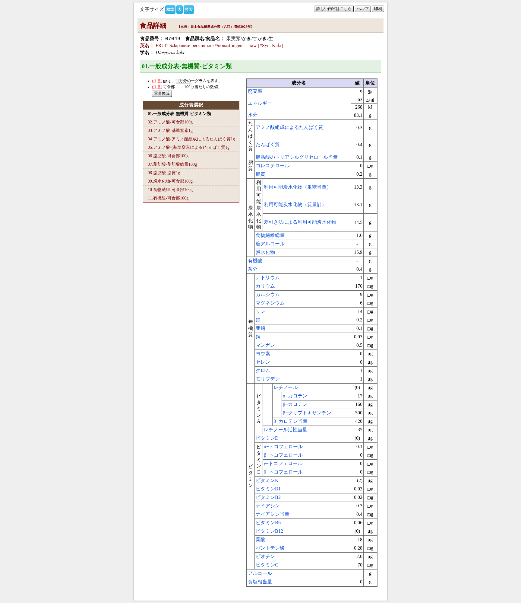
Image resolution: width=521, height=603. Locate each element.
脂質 (260, 174)
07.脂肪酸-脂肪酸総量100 (172, 164)
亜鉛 (260, 328)
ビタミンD (267, 438)
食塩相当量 (260, 581)
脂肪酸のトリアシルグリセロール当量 (297, 157)
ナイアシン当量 (272, 514)
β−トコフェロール (283, 455)
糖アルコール (270, 243)
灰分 (252, 269)
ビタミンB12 (269, 531)
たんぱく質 (268, 144)
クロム (263, 370)
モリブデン (268, 378)
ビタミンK (267, 480)
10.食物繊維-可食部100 (170, 189)
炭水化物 (265, 252)
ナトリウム (268, 277)
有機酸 (255, 260)
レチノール (285, 387)
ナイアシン (268, 505)
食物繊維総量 (270, 235)
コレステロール (272, 165)
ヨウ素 (263, 353)
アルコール (260, 573)
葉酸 (260, 539)
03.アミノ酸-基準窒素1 (170, 130)
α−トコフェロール (283, 446)
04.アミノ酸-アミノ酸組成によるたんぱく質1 (191, 138)
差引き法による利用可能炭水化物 (300, 222)
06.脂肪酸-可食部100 (168, 155)
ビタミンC (267, 564)
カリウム (265, 286)
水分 (252, 114)
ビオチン (265, 556)
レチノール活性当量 (285, 429)
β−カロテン (295, 404)
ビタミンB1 (268, 488)
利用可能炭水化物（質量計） (295, 204)
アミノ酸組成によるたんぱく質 (289, 127)
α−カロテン (295, 395)
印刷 (378, 8)
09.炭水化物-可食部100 (170, 181)
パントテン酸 (270, 547)
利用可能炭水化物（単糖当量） (297, 187)
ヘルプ (363, 8)
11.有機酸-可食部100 (168, 198)
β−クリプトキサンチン (307, 412)
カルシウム (268, 294)
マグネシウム (270, 302)
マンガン (265, 345)
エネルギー (260, 103)
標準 (170, 9)
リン (260, 311)
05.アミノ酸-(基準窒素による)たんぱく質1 (188, 147)
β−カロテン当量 (290, 421)
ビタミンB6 (268, 522)
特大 (189, 9)
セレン (263, 362)
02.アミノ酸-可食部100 (170, 122)
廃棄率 (255, 91)
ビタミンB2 (268, 497)
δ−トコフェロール (283, 471)
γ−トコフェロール (283, 463)
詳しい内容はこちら (334, 8)
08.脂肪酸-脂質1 (164, 172)
